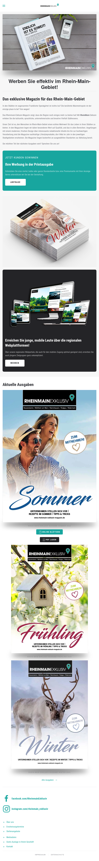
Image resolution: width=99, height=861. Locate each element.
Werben (14, 363)
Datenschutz (57, 855)
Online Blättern (51, 532)
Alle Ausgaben (48, 780)
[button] (4, 6)
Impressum (40, 855)
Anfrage (15, 182)
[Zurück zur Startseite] (49, 6)
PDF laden (50, 540)
